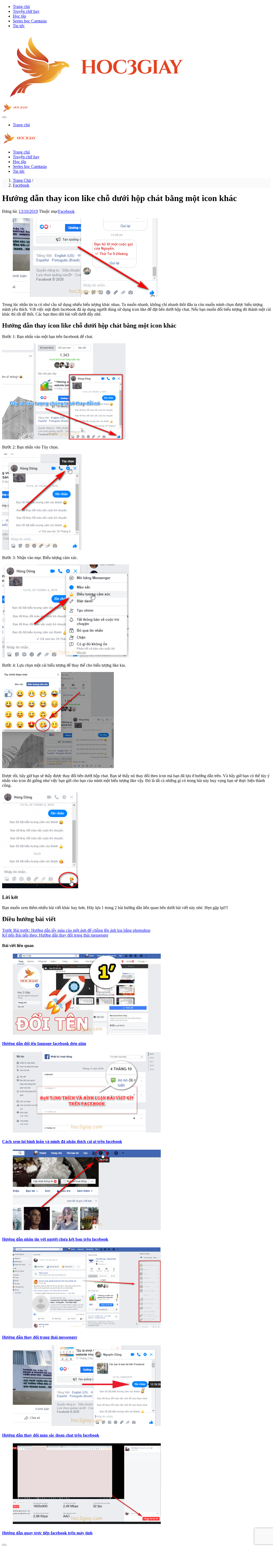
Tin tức (19, 25)
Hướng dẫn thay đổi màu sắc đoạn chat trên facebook (50, 1435)
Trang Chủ (22, 180)
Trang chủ (21, 6)
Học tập (19, 16)
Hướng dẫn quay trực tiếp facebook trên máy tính (47, 1533)
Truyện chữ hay (26, 11)
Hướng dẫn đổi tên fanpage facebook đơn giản (44, 1043)
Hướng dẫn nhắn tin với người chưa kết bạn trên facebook (55, 1239)
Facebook (21, 185)
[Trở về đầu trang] (4, 1545)
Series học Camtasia (30, 21)
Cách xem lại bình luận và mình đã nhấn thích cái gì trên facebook (62, 1141)
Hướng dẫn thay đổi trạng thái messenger (39, 1337)
